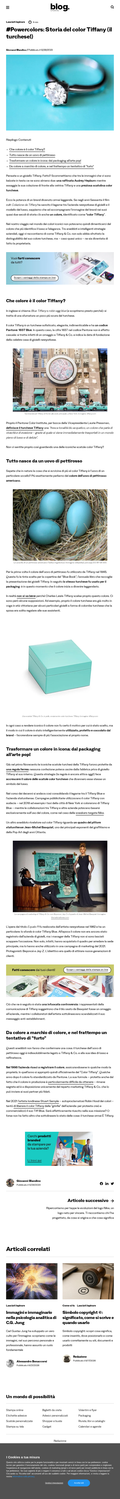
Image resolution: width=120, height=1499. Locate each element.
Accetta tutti (79, 1483)
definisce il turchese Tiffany (24, 428)
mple (56, 1101)
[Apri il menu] (7, 7)
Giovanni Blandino (16, 50)
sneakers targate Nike (90, 813)
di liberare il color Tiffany (29, 1106)
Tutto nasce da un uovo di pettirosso (32, 155)
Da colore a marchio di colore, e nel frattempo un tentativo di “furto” (51, 167)
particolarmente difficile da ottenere (70, 1082)
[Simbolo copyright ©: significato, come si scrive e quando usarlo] (88, 1281)
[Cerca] (112, 7)
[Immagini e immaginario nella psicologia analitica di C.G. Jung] (32, 1281)
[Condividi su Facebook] (101, 1183)
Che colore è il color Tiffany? (27, 150)
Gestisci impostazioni (54, 1483)
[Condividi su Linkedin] (106, 1183)
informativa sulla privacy (23, 1476)
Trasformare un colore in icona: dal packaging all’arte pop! (45, 161)
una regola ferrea (17, 770)
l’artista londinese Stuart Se (35, 1101)
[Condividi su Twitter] (112, 1183)
